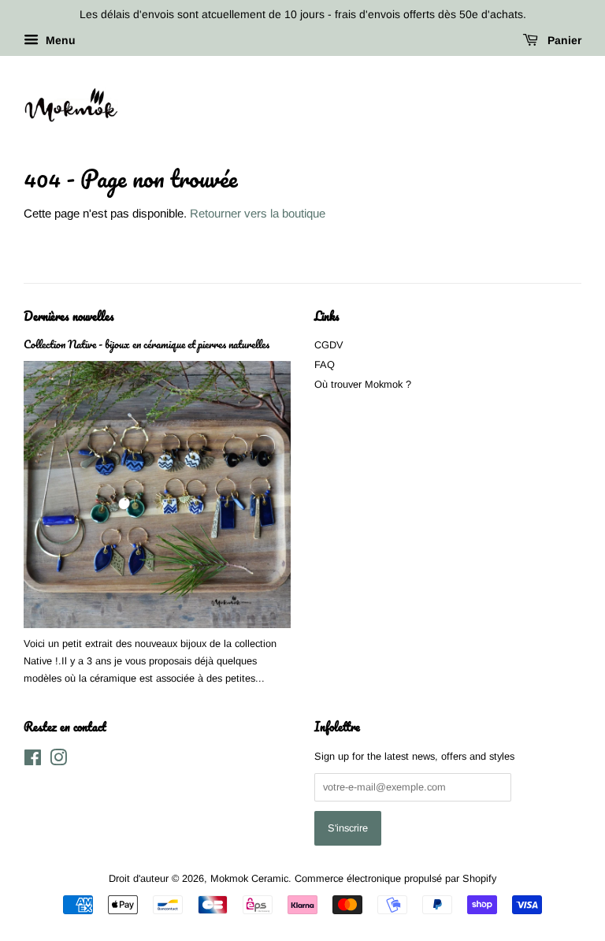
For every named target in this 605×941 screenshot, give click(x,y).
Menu (59, 40)
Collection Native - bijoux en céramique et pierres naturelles (146, 344)
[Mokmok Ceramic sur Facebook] (33, 761)
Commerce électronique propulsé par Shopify (395, 878)
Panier (562, 40)
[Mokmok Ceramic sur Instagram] (58, 761)
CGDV (328, 345)
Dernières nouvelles (69, 316)
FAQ (324, 364)
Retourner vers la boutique (257, 213)
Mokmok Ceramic (249, 878)
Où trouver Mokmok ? (362, 384)
